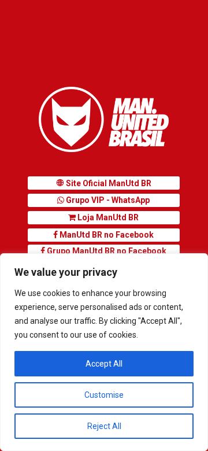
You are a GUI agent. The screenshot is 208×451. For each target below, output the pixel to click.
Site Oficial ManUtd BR (107, 183)
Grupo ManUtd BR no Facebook (105, 251)
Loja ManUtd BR (107, 217)
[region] (104, 352)
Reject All (104, 426)
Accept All (104, 363)
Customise (104, 395)
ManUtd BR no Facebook (106, 234)
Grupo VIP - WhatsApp (107, 200)
